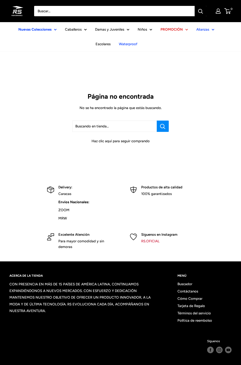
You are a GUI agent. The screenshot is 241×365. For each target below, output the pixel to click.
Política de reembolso (194, 320)
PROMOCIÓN (172, 29)
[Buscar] (200, 11)
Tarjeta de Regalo (191, 306)
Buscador (184, 284)
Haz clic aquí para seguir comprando (121, 141)
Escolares (103, 44)
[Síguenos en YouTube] (228, 350)
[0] (228, 11)
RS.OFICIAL (150, 241)
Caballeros (73, 29)
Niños (142, 29)
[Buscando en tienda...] (163, 126)
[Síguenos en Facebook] (210, 350)
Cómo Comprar (189, 298)
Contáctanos (187, 291)
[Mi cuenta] (218, 11)
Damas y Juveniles (109, 29)
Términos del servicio (194, 313)
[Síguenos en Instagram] (219, 350)
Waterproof (128, 44)
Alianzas (202, 29)
